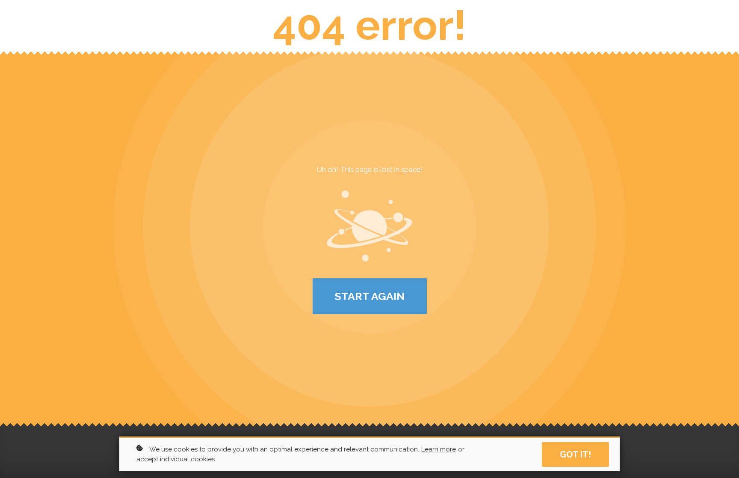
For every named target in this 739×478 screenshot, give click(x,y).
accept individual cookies (175, 459)
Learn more (438, 449)
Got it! (575, 454)
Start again (370, 296)
